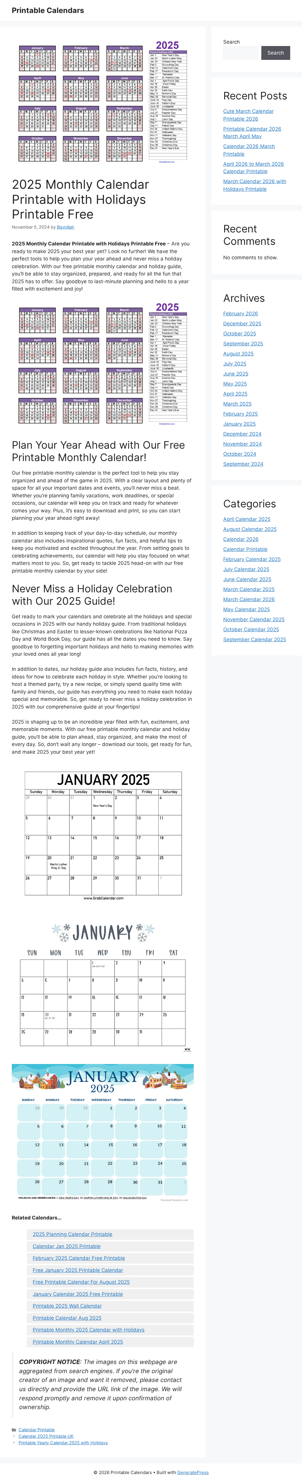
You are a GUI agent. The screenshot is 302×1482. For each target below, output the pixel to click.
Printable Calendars (48, 10)
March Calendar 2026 (249, 599)
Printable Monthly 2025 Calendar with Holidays (89, 1330)
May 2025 (235, 384)
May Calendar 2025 (246, 609)
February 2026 (240, 314)
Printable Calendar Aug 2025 (67, 1318)
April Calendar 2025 (246, 519)
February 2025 (240, 414)
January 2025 (239, 424)
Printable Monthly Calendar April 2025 (78, 1342)
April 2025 (235, 394)
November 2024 (242, 444)
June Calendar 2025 (247, 579)
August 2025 (238, 354)
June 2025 (235, 374)
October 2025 (239, 334)
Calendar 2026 (241, 539)
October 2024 (239, 454)
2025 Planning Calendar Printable (72, 1234)
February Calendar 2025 (252, 559)
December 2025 (242, 324)
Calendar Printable (37, 1429)
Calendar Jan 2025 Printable (67, 1246)
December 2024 (242, 434)
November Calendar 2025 (254, 619)
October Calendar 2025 (251, 629)
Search (231, 42)
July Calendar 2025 (246, 569)
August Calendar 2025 (250, 529)
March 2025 (237, 404)
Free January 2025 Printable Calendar (78, 1270)
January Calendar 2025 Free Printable (78, 1294)
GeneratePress (193, 1472)
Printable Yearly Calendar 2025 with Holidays (63, 1442)
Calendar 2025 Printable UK (46, 1436)
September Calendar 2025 (254, 639)
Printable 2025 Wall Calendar (67, 1306)
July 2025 (234, 364)
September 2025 (243, 344)
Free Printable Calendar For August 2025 (81, 1282)
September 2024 (243, 464)
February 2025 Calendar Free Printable (79, 1258)
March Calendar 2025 (249, 589)
